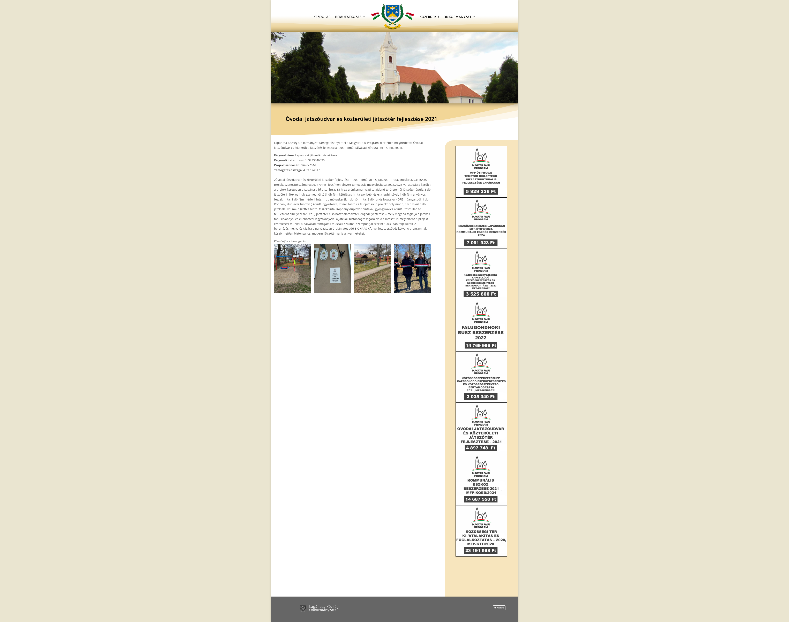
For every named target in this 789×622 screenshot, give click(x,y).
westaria (500, 607)
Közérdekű (429, 17)
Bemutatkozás (348, 17)
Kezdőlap (322, 17)
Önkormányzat (457, 17)
